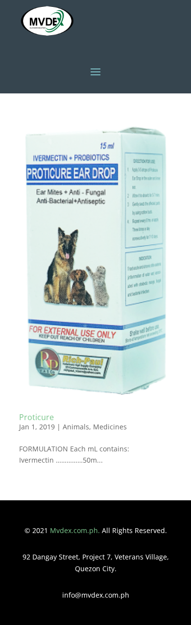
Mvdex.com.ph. (76, 530)
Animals (76, 426)
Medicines (110, 426)
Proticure (36, 417)
